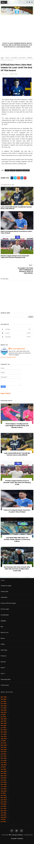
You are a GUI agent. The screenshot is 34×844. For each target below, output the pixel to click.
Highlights (3, 621)
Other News (4, 650)
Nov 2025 (4, 706)
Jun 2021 (3, 821)
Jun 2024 (3, 743)
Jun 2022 (3, 795)
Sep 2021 (3, 815)
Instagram (18, 336)
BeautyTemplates (17, 835)
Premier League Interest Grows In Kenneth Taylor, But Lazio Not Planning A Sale (15, 256)
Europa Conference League (8, 603)
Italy (2, 626)
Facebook (18, 329)
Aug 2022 (4, 791)
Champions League (6, 585)
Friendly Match (5, 615)
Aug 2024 (4, 738)
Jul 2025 (3, 714)
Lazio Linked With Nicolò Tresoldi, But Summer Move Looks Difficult (16, 207)
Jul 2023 (3, 767)
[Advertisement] (17, 28)
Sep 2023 (3, 762)
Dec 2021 (3, 808)
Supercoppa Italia (5, 679)
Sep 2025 (3, 710)
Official (7, 57)
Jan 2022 (3, 806)
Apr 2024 (3, 747)
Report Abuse (6, 393)
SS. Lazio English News (18, 349)
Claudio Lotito (4, 591)
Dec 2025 (3, 703)
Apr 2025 (3, 721)
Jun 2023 (3, 769)
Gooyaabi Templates (17, 838)
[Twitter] (29, 2)
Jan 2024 (3, 754)
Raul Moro (14, 57)
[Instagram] (31, 2)
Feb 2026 (3, 699)
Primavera (3, 656)
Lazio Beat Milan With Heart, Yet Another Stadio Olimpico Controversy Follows (17, 539)
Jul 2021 (3, 819)
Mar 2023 (4, 775)
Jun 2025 (3, 717)
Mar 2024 (4, 749)
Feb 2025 (3, 725)
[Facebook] (12, 831)
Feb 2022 (3, 804)
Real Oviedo (22, 57)
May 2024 (4, 745)
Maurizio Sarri (4, 632)
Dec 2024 (3, 730)
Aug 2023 (4, 765)
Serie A (3, 673)
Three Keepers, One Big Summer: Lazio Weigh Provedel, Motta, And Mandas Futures (17, 425)
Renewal (3, 662)
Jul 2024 (3, 741)
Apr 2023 (3, 773)
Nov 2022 (4, 784)
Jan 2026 (3, 701)
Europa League (5, 609)
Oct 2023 (3, 760)
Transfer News (26, 170)
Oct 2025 (3, 708)
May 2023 (4, 771)
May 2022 (4, 797)
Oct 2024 (3, 734)
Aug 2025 (4, 712)
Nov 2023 (4, 758)
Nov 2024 (4, 732)
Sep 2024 (3, 736)
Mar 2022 (4, 802)
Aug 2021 (4, 817)
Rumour (3, 667)
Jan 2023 (3, 780)
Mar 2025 (4, 723)
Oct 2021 (3, 813)
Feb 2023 (3, 778)
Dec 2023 (3, 756)
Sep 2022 (3, 789)
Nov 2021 (4, 810)
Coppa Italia (4, 597)
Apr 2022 (3, 800)
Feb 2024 (3, 751)
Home (2, 57)
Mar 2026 (4, 697)
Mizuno (3, 638)
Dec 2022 (3, 782)
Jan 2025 (3, 727)
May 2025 (4, 719)
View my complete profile (8, 357)
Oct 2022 (3, 786)
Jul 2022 (3, 793)
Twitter (18, 333)
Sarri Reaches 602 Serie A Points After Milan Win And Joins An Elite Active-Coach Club (17, 569)
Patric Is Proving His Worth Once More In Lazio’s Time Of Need (16, 232)
